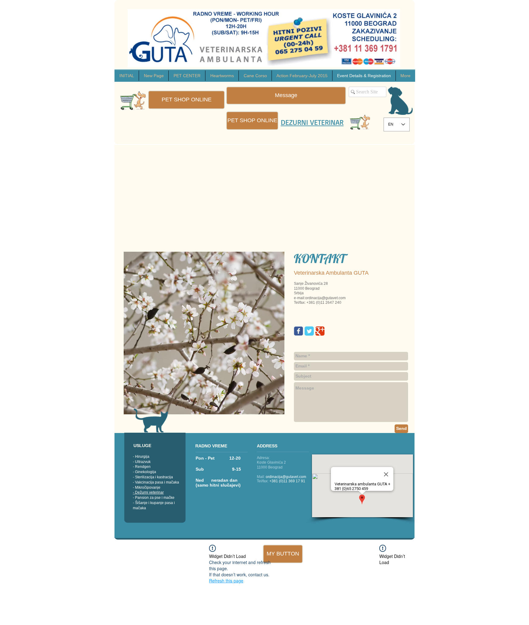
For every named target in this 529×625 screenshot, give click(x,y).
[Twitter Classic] (309, 331)
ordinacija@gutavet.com (286, 477)
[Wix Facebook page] (298, 331)
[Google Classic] (320, 331)
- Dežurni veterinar (148, 492)
